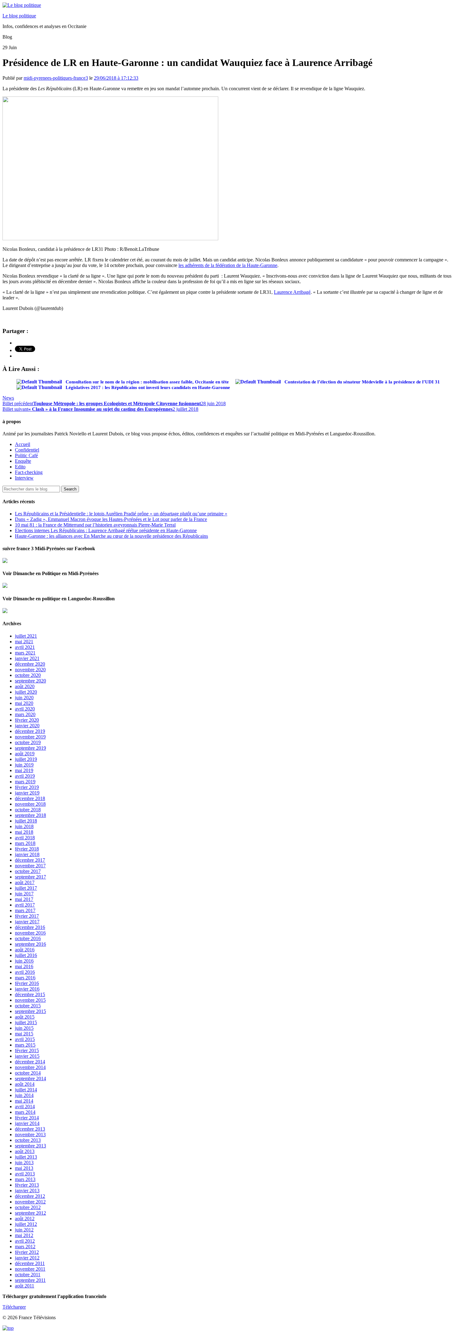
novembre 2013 (30, 1134)
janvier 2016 (27, 988)
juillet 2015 (26, 1022)
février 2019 (27, 787)
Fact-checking (29, 472)
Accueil (22, 444)
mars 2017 (25, 910)
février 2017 (27, 916)
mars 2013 (25, 1179)
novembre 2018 (30, 804)
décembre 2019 (30, 731)
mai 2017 (24, 899)
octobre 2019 (28, 742)
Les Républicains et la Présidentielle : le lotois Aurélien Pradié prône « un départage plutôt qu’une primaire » (121, 513)
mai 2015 (24, 1033)
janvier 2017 (27, 921)
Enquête (23, 461)
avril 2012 (25, 1241)
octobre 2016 (28, 938)
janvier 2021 (27, 658)
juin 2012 (24, 1229)
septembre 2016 (30, 944)
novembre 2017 (30, 865)
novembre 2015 (30, 1000)
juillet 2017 (26, 888)
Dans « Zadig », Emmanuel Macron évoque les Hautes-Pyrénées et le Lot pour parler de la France (111, 519)
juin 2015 (24, 1028)
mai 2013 (24, 1168)
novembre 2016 (30, 932)
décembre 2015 (30, 994)
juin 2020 (24, 697)
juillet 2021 (26, 636)
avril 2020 (25, 708)
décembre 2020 (30, 664)
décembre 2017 (30, 860)
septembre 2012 (30, 1213)
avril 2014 (25, 1106)
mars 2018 (25, 843)
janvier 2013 (27, 1190)
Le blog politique (19, 15)
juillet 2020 (26, 692)
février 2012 (27, 1252)
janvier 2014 (27, 1123)
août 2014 (25, 1084)
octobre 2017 (28, 871)
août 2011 (24, 1285)
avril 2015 (25, 1039)
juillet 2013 (26, 1157)
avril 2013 (25, 1173)
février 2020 (27, 720)
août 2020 (25, 686)
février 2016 (27, 983)
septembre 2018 (30, 815)
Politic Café (26, 455)
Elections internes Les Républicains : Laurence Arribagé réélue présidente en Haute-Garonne (106, 530)
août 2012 (25, 1218)
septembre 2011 (30, 1280)
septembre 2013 (30, 1145)
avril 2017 (25, 904)
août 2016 (25, 949)
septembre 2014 (30, 1078)
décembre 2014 (30, 1061)
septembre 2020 (30, 680)
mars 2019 (25, 781)
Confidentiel (27, 449)
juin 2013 (24, 1162)
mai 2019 (24, 770)
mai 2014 (24, 1101)
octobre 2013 (28, 1140)
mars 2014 (25, 1112)
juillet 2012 (26, 1224)
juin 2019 (24, 764)
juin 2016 (24, 960)
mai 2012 (24, 1235)
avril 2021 (25, 647)
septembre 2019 (30, 748)
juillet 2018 (26, 820)
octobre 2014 (28, 1073)
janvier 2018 (27, 854)
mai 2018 (24, 832)
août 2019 (25, 753)
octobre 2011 (27, 1274)
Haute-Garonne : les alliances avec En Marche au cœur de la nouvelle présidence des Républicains (111, 536)
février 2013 (27, 1185)
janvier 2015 (27, 1056)
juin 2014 (24, 1095)
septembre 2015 (30, 1011)
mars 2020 (25, 714)
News (8, 398)
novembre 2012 (30, 1201)
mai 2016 (24, 966)
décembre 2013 (30, 1129)
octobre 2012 (28, 1207)
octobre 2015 (28, 1005)
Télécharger (14, 1307)
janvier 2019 (27, 792)
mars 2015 (25, 1045)
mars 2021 (25, 652)
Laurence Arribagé (292, 292)
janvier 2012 (27, 1257)
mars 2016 (25, 977)
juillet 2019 (26, 759)
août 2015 (25, 1017)
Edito (20, 466)
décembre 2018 (30, 798)
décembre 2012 (30, 1196)
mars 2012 (25, 1246)
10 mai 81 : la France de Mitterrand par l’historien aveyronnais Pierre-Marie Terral (95, 524)
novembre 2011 (30, 1269)
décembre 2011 (30, 1263)
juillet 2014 (26, 1089)
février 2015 (27, 1050)
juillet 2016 (26, 955)
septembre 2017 (30, 876)
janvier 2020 (27, 725)
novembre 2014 (30, 1067)
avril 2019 (25, 776)
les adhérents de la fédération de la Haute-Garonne (227, 265)
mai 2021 (24, 641)
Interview (24, 477)
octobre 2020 (28, 675)
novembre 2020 (30, 669)
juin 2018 (24, 826)
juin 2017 (24, 893)
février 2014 (27, 1117)
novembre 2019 (30, 736)
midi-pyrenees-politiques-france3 (56, 78)
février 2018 (27, 848)
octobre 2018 (28, 809)
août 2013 (25, 1151)
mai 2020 (24, 703)
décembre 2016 (30, 927)
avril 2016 (25, 972)
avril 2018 (25, 837)
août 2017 (25, 882)
